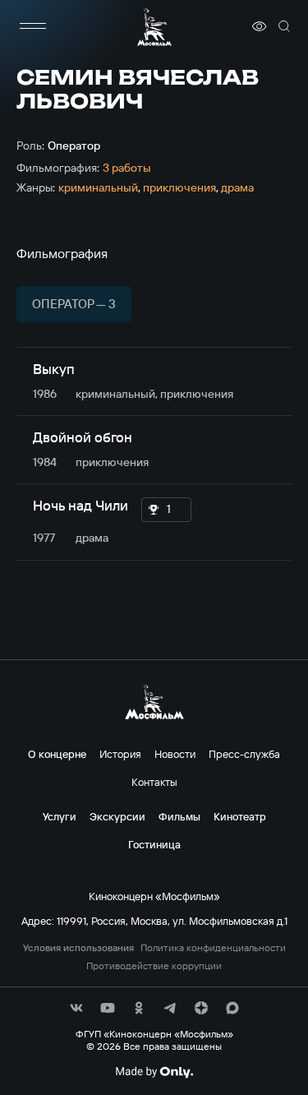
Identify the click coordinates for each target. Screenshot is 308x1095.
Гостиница (154, 844)
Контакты (154, 781)
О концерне (57, 753)
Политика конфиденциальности (213, 948)
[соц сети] (76, 1007)
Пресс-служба (244, 753)
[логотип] (154, 26)
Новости (174, 753)
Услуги (59, 816)
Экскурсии (117, 816)
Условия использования (78, 948)
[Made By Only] (154, 1072)
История (120, 753)
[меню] (32, 26)
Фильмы (179, 816)
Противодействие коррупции (154, 966)
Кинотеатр (240, 816)
